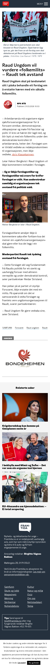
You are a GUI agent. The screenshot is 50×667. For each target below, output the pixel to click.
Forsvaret (19, 327)
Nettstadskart (34, 602)
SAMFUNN (7, 327)
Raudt (45, 327)
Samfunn (9, 587)
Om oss (31, 598)
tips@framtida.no (13, 620)
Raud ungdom (33, 327)
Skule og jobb (11, 590)
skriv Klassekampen (23, 154)
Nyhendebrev (11, 606)
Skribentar (10, 602)
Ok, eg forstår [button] (34, 663)
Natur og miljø (35, 590)
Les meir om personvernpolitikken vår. (24, 573)
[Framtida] (5, 4)
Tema (30, 606)
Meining (8, 598)
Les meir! (22, 662)
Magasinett (10, 594)
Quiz (29, 594)
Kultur (30, 587)
